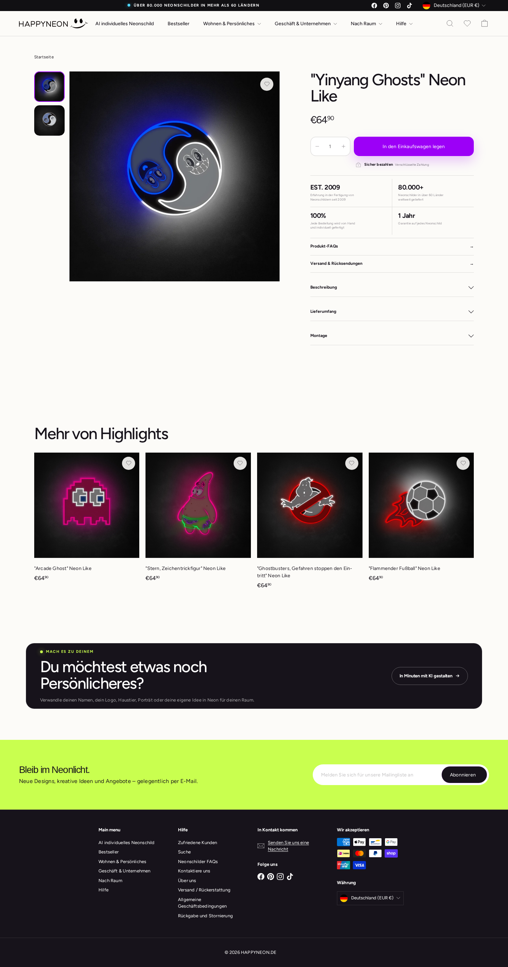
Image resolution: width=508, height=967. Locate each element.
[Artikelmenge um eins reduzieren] (317, 146)
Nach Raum (364, 24)
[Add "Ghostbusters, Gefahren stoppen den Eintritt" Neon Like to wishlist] (351, 463)
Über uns (187, 880)
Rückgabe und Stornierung (205, 915)
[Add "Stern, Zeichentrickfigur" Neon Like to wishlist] (240, 463)
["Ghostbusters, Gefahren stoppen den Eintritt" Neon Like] (310, 524)
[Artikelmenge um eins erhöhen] (343, 146)
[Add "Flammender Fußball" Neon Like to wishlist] (463, 463)
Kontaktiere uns (194, 870)
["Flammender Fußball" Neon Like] (421, 520)
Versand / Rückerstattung (204, 889)
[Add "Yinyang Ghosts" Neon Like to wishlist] (266, 84)
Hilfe (401, 24)
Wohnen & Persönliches (229, 24)
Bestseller (178, 24)
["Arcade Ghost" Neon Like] (87, 520)
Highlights (134, 433)
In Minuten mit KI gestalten (426, 675)
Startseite (44, 57)
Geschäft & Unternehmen (303, 24)
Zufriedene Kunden (197, 842)
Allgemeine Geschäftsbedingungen (202, 903)
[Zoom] (174, 176)
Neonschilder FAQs (198, 861)
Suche (184, 851)
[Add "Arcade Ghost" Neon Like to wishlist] (128, 463)
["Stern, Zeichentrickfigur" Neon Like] (198, 520)
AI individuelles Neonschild (124, 24)
